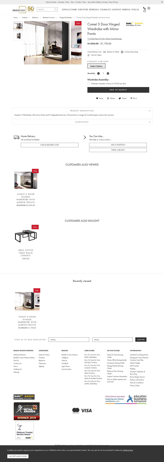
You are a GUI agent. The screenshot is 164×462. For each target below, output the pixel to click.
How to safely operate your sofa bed (116, 380)
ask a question (118, 145)
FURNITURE (83, 9)
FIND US (135, 9)
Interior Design (135, 363)
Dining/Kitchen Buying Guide (115, 367)
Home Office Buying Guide (116, 360)
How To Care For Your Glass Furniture (92, 371)
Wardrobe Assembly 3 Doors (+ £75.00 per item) (108, 83)
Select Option (96, 66)
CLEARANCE (105, 9)
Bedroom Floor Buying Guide (115, 372)
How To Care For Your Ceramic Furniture (92, 366)
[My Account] (150, 8)
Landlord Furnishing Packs (139, 355)
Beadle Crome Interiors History (24, 357)
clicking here (128, 450)
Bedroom (42, 360)
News (16, 366)
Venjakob (65, 363)
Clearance (42, 363)
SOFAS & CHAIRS (69, 9)
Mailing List (17, 369)
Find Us (16, 360)
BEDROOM (94, 9)
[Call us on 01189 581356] (145, 8)
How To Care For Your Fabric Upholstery (92, 356)
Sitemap (16, 372)
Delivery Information (137, 380)
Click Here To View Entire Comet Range (106, 38)
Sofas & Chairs (44, 355)
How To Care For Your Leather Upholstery (92, 382)
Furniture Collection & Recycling (137, 372)
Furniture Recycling (131, 52)
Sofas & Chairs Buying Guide (115, 356)
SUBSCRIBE (141, 339)
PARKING (126, 9)
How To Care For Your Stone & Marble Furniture (93, 377)
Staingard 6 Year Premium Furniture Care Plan (139, 358)
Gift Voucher (134, 366)
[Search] (55, 9)
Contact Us (17, 363)
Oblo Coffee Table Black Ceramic (25, 253)
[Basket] (144, 11)
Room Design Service (137, 377)
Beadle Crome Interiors (70, 355)
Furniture (42, 357)
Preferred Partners (20, 355)
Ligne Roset (65, 366)
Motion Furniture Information (117, 376)
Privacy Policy (135, 385)
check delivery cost (49, 145)
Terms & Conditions (136, 382)
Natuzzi (64, 360)
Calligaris (65, 357)
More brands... (67, 369)
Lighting (41, 366)
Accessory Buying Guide (115, 363)
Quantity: (91, 73)
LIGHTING (116, 9)
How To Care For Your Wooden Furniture (92, 361)
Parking (132, 368)
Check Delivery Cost (94, 52)
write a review (118, 150)
